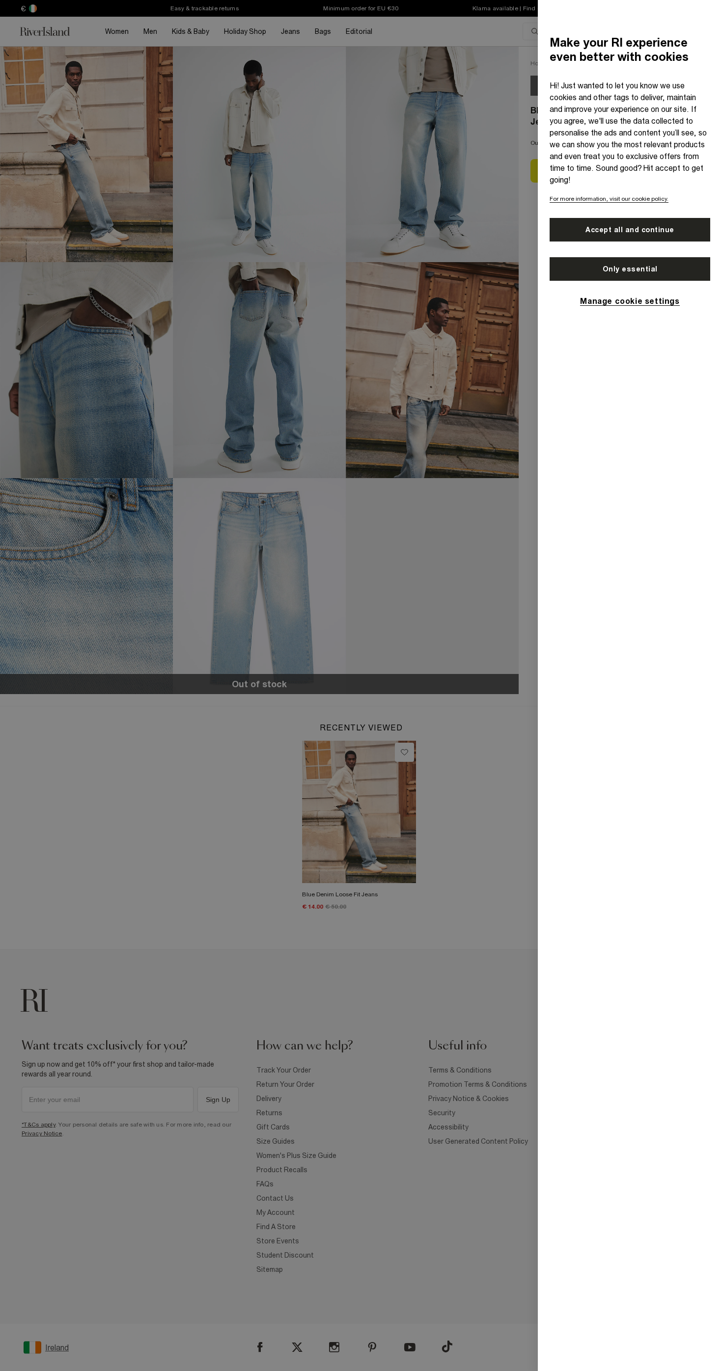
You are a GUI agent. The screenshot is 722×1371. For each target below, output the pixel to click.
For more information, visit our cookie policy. (609, 198)
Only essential (630, 269)
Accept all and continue (629, 230)
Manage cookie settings (629, 300)
